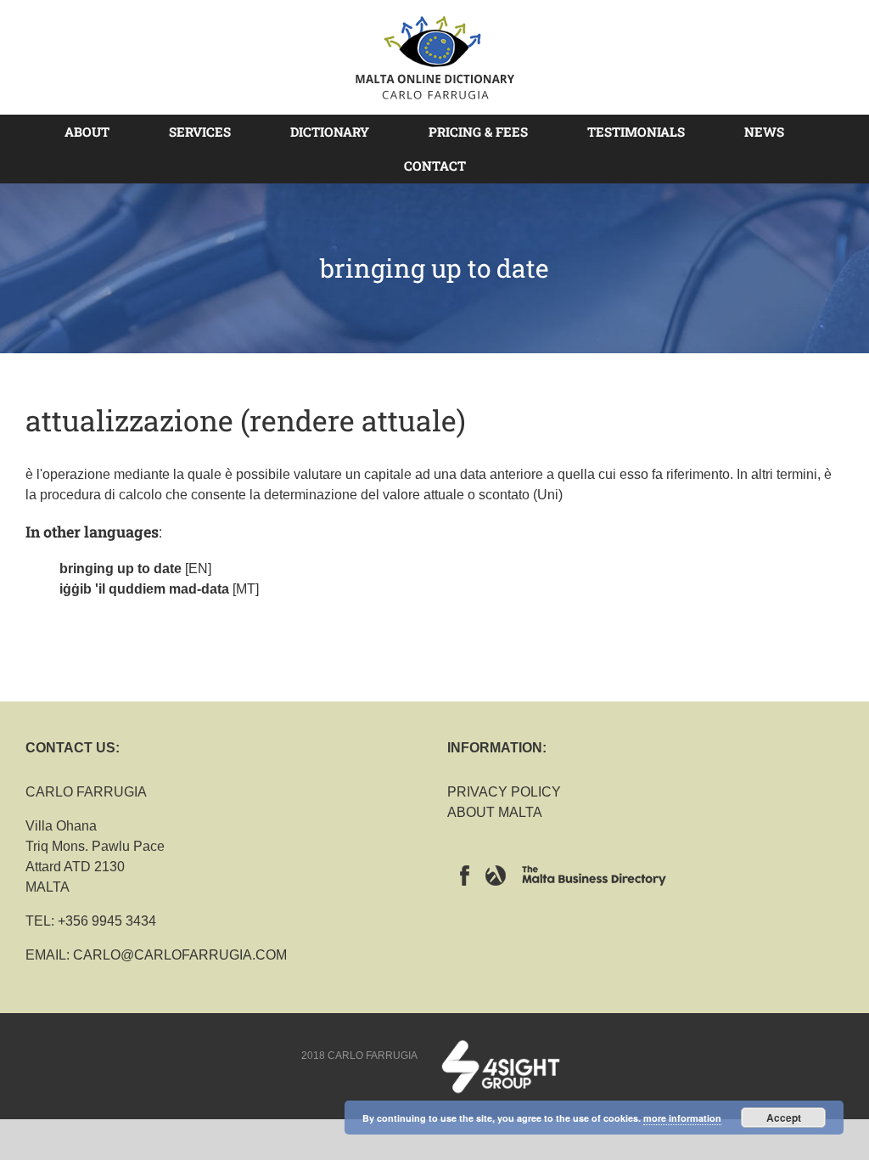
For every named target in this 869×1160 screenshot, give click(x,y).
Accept (783, 1117)
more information (682, 1118)
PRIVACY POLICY (504, 792)
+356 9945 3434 (107, 921)
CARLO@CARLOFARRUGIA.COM (180, 955)
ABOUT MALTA (494, 812)
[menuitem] (97, 132)
